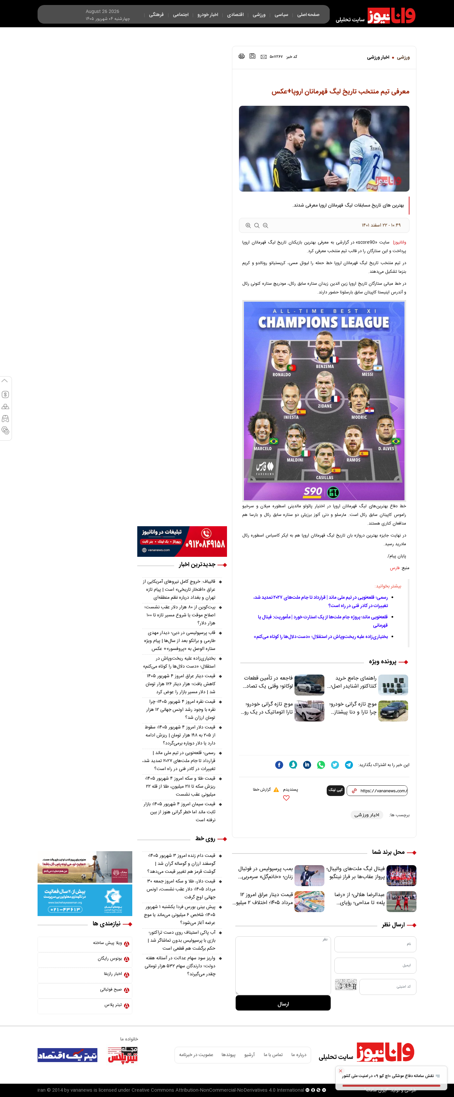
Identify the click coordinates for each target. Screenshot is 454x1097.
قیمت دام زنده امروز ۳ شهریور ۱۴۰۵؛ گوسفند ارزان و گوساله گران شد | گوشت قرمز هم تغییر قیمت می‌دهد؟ (181, 864)
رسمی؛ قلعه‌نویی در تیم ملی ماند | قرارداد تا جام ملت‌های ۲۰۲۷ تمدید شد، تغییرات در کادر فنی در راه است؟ (178, 761)
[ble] (293, 764)
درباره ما (298, 1055)
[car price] (5, 421)
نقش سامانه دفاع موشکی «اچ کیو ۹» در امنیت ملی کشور (388, 1076)
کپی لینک (336, 790)
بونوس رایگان (110, 958)
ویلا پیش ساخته (107, 943)
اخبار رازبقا (113, 974)
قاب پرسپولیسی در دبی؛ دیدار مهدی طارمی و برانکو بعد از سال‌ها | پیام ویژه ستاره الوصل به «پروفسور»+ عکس (179, 641)
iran (42, 1090)
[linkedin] (307, 765)
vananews (81, 1090)
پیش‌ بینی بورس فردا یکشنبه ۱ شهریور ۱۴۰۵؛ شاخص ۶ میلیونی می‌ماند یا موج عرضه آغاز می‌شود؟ (179, 915)
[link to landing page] (372, 16)
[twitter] (335, 765)
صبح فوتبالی (111, 989)
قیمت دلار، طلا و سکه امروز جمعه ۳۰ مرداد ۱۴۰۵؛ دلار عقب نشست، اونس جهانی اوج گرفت (181, 889)
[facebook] (279, 765)
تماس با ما (273, 1055)
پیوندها (228, 1055)
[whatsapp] (321, 765)
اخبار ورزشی (378, 58)
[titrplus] (122, 1055)
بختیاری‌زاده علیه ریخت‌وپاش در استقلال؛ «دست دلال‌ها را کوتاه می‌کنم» (321, 637)
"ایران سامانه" (376, 1090)
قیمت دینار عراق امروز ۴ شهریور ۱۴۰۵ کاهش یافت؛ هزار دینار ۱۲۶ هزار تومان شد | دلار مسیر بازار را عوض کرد (180, 684)
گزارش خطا (262, 789)
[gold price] (5, 409)
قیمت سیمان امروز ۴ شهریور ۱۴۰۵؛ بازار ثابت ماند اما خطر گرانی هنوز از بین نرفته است (179, 812)
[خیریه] (85, 900)
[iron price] (5, 433)
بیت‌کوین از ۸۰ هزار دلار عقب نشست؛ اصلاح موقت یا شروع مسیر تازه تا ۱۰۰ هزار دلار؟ (179, 615)
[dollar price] (5, 397)
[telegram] (349, 765)
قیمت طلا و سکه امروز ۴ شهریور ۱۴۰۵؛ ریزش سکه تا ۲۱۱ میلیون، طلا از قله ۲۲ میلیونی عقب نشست (180, 787)
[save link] (253, 56)
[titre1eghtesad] (67, 1055)
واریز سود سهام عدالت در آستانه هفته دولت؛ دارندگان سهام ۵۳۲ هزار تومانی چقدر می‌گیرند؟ (180, 966)
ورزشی (403, 58)
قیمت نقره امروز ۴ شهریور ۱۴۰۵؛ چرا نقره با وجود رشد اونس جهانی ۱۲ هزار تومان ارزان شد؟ (180, 710)
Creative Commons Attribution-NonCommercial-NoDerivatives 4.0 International (218, 1090)
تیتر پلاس (113, 1005)
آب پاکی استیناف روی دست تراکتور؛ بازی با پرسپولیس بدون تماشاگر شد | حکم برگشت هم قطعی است (181, 941)
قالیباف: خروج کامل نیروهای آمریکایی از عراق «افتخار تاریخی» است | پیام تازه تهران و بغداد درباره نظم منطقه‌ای (179, 590)
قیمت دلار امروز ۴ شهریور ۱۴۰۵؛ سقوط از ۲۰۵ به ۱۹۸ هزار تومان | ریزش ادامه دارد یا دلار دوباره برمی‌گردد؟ (180, 735)
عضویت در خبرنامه (196, 1055)
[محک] (85, 867)
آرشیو (249, 1055)
